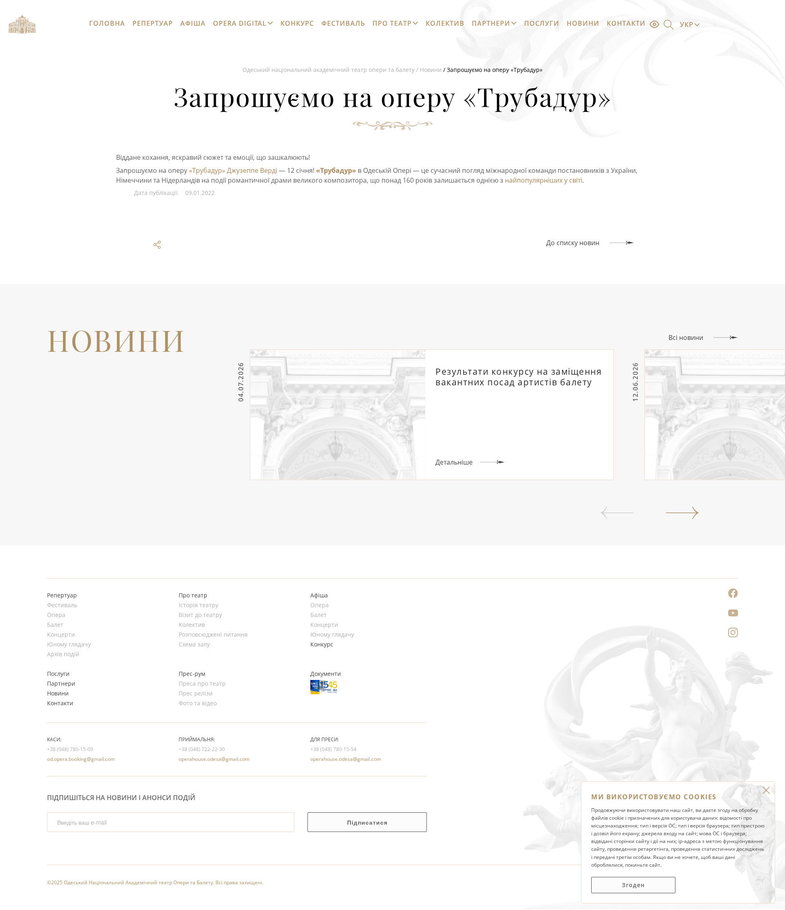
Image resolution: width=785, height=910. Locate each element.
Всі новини (685, 337)
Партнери (491, 23)
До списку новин (572, 242)
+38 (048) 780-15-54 (333, 749)
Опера (56, 615)
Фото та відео (198, 703)
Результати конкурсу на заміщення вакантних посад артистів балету (518, 376)
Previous (617, 512)
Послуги (541, 23)
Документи (325, 673)
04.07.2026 (240, 382)
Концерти (61, 634)
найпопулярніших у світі (543, 180)
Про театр (392, 23)
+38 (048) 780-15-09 (70, 749)
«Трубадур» (336, 170)
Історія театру (198, 605)
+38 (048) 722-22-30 (202, 749)
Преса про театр (202, 683)
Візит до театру (200, 615)
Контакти (626, 23)
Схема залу (194, 644)
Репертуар (152, 23)
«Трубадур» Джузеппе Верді (233, 170)
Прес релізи (196, 693)
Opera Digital (240, 23)
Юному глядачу (69, 644)
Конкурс (297, 23)
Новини (583, 23)
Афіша (193, 23)
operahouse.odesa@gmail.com (214, 759)
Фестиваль (343, 23)
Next (682, 512)
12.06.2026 (635, 382)
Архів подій (63, 654)
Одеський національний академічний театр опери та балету (328, 70)
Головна (107, 23)
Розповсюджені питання (213, 634)
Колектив (445, 23)
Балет (55, 624)
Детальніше (454, 462)
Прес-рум (192, 673)
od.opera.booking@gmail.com (81, 759)
